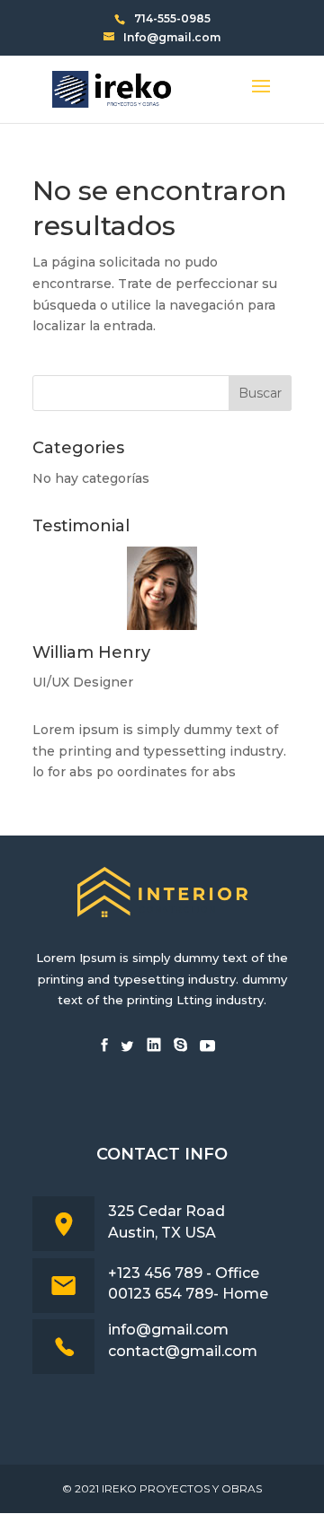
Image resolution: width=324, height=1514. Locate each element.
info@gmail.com (168, 1329)
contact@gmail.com (182, 1351)
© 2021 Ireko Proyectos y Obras (162, 1488)
